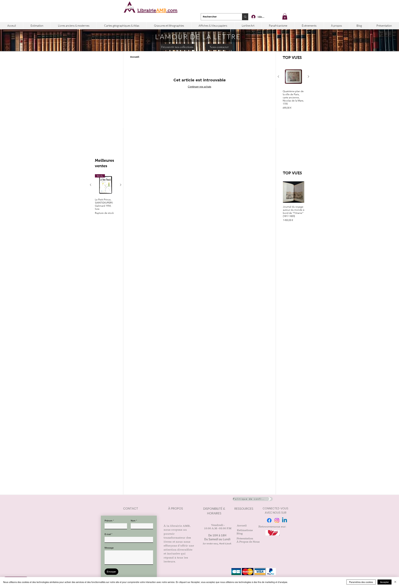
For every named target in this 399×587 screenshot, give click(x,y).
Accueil (134, 56)
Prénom (109, 520)
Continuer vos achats (199, 86)
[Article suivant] (308, 76)
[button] (284, 16)
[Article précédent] (278, 76)
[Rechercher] (245, 16)
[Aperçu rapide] (293, 76)
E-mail (108, 534)
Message (109, 547)
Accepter (384, 582)
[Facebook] (269, 520)
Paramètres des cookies (361, 582)
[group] (293, 91)
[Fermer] (395, 582)
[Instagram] (277, 520)
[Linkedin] (284, 520)
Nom (134, 520)
